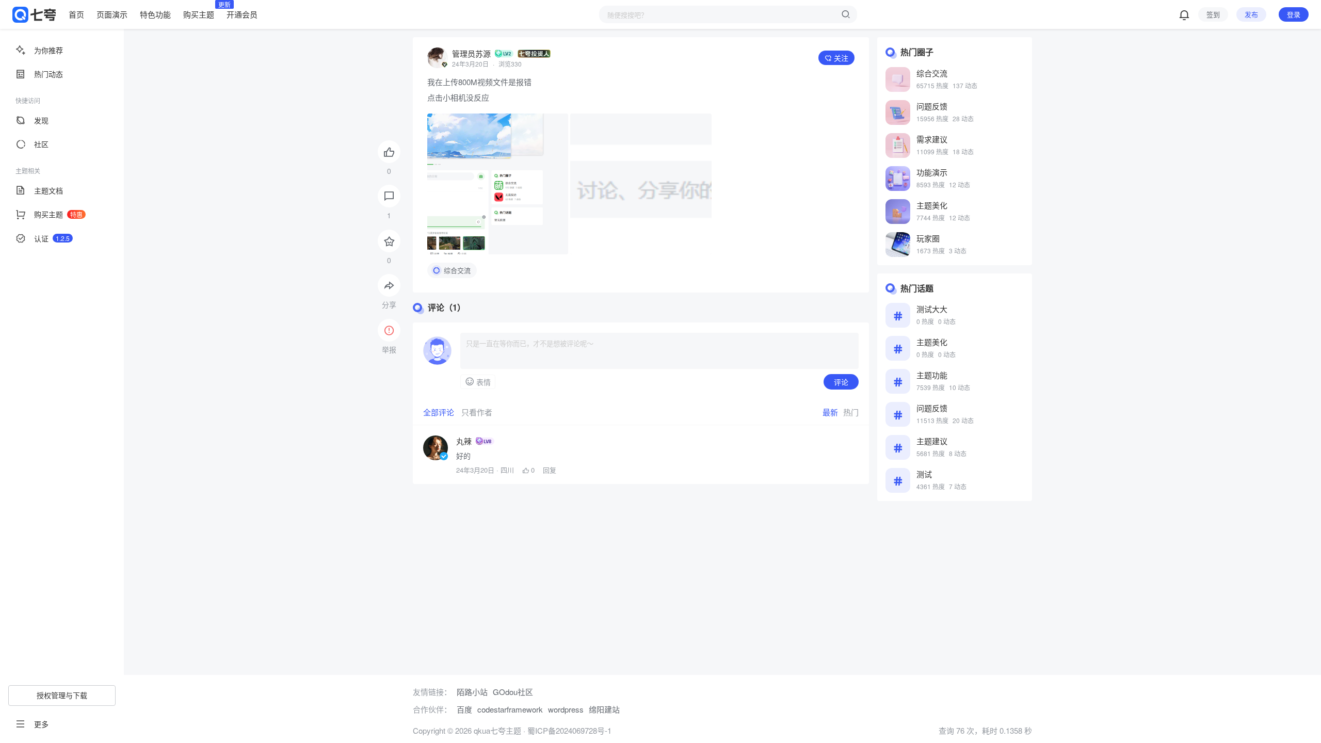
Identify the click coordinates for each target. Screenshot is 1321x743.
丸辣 (464, 441)
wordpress (566, 709)
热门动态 (48, 74)
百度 (464, 709)
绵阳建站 (604, 709)
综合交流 (457, 270)
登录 (1293, 14)
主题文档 (48, 190)
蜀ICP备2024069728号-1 (569, 730)
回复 (549, 470)
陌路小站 (472, 691)
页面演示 (111, 14)
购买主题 (198, 14)
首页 (76, 14)
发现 (41, 120)
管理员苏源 (471, 53)
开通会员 (242, 14)
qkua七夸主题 (496, 730)
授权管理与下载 (62, 695)
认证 (52, 238)
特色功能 (155, 14)
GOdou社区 (513, 691)
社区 (41, 144)
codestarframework (510, 709)
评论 (841, 382)
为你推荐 (48, 50)
